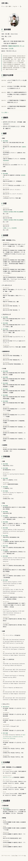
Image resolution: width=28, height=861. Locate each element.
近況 (7, 6)
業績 (10, 6)
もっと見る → (5, 112)
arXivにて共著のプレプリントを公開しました (16, 81)
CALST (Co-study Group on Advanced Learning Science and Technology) (14, 736)
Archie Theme (14, 855)
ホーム (3, 6)
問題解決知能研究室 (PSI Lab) (16, 46)
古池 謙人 (4, 3)
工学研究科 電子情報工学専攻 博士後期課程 (13, 211)
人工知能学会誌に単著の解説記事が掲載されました (16, 107)
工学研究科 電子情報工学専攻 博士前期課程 (13, 220)
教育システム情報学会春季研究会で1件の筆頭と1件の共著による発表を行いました (16, 94)
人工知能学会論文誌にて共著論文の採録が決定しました (16, 101)
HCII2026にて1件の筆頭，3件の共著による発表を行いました (16, 87)
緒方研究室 (5, 160)
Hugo (25, 855)
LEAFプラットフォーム (8, 777)
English (15, 6)
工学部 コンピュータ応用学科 (10, 228)
